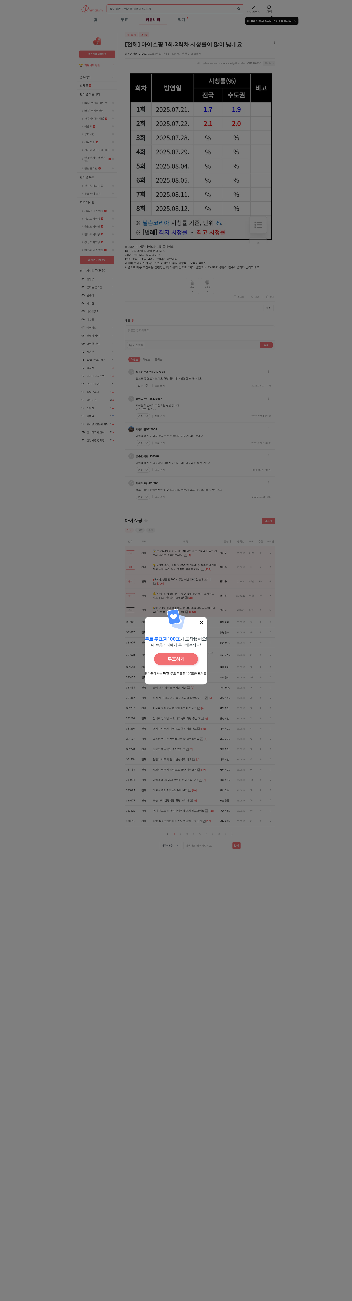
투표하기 (176, 659)
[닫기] (201, 622)
